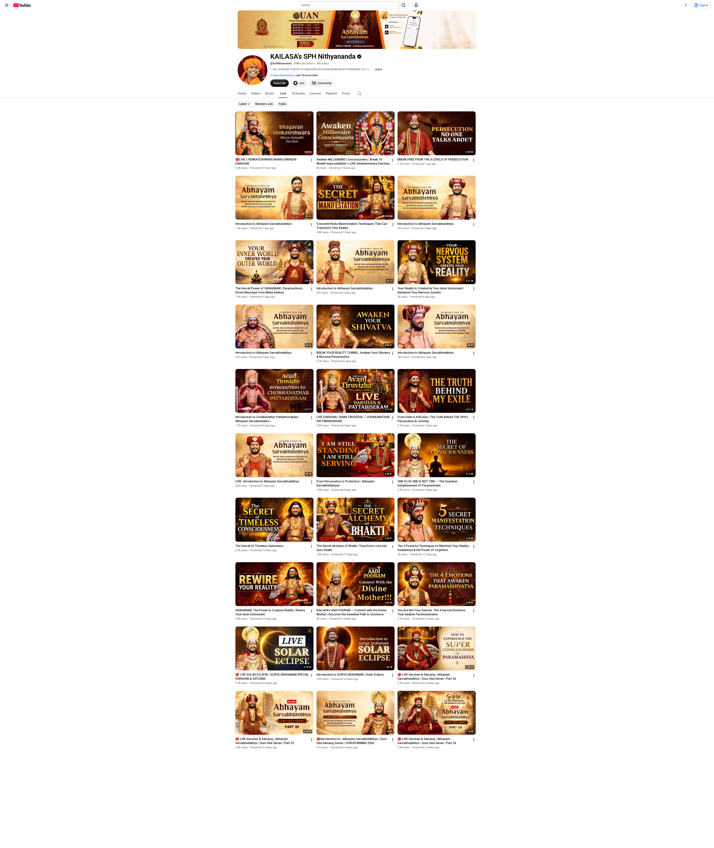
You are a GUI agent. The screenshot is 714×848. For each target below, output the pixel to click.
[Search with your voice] (416, 5)
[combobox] (349, 5)
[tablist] (357, 93)
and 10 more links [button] (307, 75)
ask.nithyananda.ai (284, 75)
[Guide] (6, 5)
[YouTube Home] (21, 5)
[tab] (242, 93)
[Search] (403, 5)
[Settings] (686, 5)
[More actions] (311, 160)
